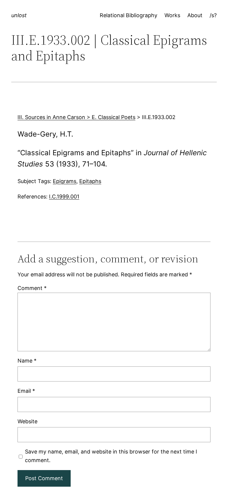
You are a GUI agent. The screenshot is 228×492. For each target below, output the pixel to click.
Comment (32, 288)
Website (27, 421)
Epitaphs (90, 181)
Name (27, 361)
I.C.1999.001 (64, 196)
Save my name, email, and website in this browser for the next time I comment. (111, 455)
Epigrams (64, 181)
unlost (19, 15)
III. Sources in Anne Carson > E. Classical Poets (76, 117)
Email (26, 391)
